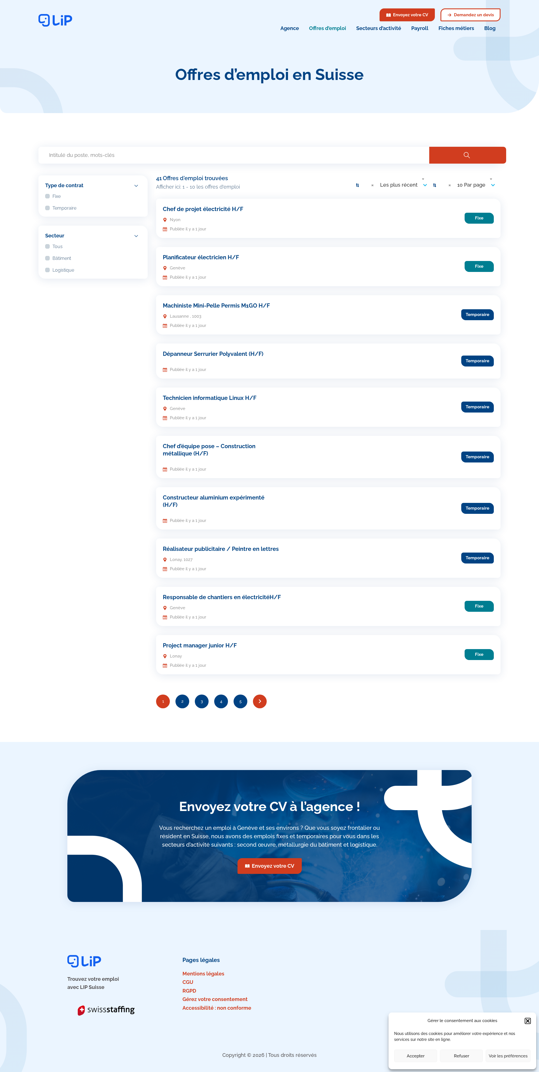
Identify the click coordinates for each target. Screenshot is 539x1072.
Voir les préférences (508, 1056)
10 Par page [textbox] (471, 185)
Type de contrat (64, 185)
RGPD (189, 991)
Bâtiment (61, 258)
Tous (57, 246)
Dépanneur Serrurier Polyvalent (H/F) (213, 354)
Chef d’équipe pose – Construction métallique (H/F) (209, 450)
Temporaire (64, 208)
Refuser (461, 1056)
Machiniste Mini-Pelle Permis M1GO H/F (216, 305)
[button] (528, 1021)
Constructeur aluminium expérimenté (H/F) (213, 501)
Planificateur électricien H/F (201, 257)
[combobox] (397, 185)
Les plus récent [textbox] (398, 185)
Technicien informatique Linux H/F (209, 398)
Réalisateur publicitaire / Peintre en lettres (221, 549)
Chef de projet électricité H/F (203, 209)
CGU (187, 982)
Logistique (63, 270)
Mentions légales (203, 974)
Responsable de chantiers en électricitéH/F (222, 597)
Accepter (415, 1056)
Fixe (56, 196)
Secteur (54, 236)
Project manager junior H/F (200, 645)
